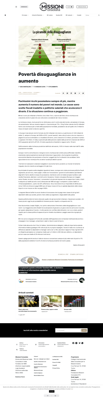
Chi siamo (24, 15)
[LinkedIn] (71, 93)
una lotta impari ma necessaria (27, 311)
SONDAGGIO (24, 6)
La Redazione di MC (57, 356)
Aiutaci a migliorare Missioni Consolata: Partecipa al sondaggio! (62, 259)
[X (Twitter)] (67, 93)
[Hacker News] (75, 93)
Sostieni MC (59, 15)
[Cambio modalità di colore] (5, 15)
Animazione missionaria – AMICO (40, 367)
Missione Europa (38, 370)
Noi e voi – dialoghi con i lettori (42, 359)
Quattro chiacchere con (40, 361)
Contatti (79, 15)
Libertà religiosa (38, 372)
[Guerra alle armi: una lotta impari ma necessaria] (28, 301)
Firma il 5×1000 (56, 362)
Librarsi (36, 356)
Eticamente (53, 86)
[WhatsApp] (83, 93)
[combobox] (91, 15)
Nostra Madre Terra (39, 375)
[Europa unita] (74, 301)
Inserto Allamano (38, 364)
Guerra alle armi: (23, 309)
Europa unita (67, 309)
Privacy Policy (56, 368)
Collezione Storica (82, 6)
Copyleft (54, 365)
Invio (84, 330)
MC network (69, 15)
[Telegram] (79, 93)
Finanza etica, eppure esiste (49, 309)
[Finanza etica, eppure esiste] (51, 301)
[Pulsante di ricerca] (99, 15)
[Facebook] (63, 93)
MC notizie (50, 15)
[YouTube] (28, 380)
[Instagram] (76, 343)
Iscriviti (69, 6)
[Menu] (16, 7)
